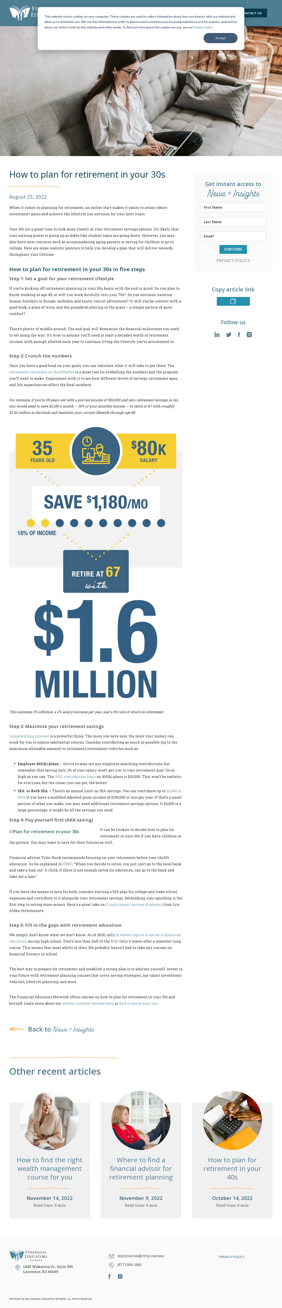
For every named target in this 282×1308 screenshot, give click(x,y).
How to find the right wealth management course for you (49, 1168)
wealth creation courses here (87, 1003)
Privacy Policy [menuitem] (231, 1257)
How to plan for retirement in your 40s (232, 1168)
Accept (220, 38)
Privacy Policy (203, 27)
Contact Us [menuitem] (251, 13)
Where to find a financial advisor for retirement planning (141, 1168)
